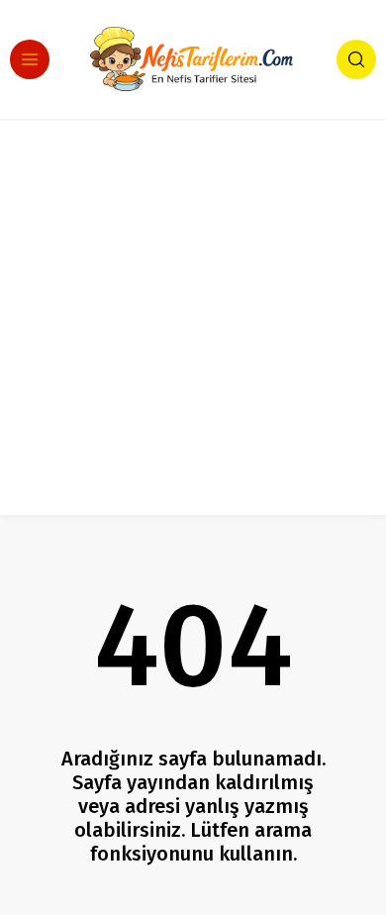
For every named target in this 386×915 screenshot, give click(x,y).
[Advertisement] (193, 322)
